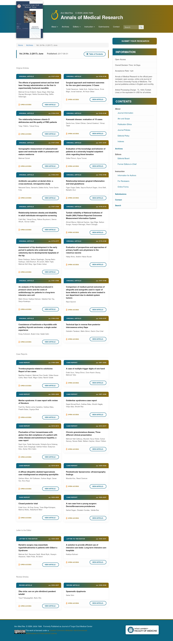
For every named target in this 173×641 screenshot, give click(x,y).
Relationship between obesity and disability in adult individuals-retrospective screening (37, 214)
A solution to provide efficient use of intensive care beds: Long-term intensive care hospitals (86, 547)
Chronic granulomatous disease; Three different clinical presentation (83, 433)
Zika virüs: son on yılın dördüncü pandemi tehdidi (37, 592)
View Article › (50, 104)
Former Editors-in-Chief (127, 164)
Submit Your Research (135, 41)
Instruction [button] (88, 26)
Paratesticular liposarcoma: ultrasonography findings (85, 473)
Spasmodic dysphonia (76, 591)
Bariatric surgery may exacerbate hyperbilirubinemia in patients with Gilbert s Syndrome (37, 547)
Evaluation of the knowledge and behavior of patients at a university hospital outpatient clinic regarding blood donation (85, 151)
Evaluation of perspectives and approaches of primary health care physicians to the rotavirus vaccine (86, 250)
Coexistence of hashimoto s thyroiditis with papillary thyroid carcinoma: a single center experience (37, 327)
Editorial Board (123, 158)
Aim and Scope (124, 118)
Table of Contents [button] (96, 54)
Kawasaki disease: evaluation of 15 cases (84, 119)
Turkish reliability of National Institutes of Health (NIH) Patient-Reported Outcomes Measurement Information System (84, 215)
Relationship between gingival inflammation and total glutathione (85, 182)
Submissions (104, 26)
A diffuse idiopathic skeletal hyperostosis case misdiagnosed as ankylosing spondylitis (38, 473)
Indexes (121, 141)
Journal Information (125, 113)
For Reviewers (123, 181)
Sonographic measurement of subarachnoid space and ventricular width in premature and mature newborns (38, 151)
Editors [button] (76, 26)
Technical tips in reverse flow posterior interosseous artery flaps (83, 326)
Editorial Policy (123, 135)
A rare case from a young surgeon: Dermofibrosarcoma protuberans (81, 505)
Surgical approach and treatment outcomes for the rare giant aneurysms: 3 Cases (85, 84)
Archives (65, 26)
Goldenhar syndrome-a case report (81, 400)
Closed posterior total (28, 503)
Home (20, 45)
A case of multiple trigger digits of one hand (85, 368)
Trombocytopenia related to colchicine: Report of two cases (35, 370)
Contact (116, 26)
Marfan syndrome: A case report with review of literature (38, 402)
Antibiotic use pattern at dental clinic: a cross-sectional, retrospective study (35, 182)
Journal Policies (124, 130)
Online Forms (123, 186)
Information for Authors (127, 175)
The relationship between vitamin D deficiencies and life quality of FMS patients (37, 120)
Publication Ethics (125, 124)
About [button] (54, 26)
